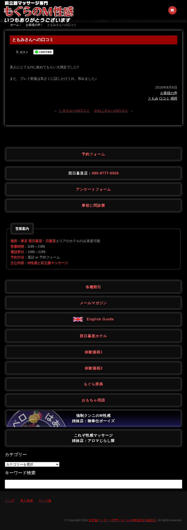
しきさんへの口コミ (74, 110)
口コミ (164, 98)
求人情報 (26, 500)
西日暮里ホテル (93, 336)
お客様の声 (168, 93)
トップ (9, 500)
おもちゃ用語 (93, 400)
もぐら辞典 (93, 384)
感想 (173, 98)
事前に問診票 (93, 205)
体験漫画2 (94, 368)
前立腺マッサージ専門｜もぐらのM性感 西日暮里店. (123, 520)
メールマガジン (93, 303)
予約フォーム (93, 154)
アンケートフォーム (93, 189)
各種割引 (93, 287)
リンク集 (45, 500)
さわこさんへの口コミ (111, 110)
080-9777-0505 (105, 173)
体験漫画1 (94, 352)
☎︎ (172, 10)
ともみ (153, 98)
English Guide (98, 319)
